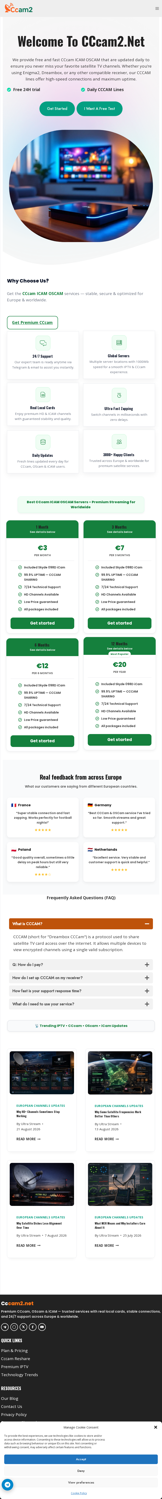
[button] (156, 1427)
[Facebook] (32, 1327)
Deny (81, 1471)
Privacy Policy (14, 1414)
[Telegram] (5, 1327)
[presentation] (42, 1074)
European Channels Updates (40, 1106)
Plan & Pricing (14, 1350)
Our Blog (9, 1398)
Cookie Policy (79, 1493)
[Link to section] (81, 1391)
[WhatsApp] (14, 1327)
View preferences (81, 1482)
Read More (28, 1139)
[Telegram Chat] (7, 1485)
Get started (42, 623)
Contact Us (11, 1406)
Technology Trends (19, 1374)
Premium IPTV (14, 1366)
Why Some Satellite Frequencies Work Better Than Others (118, 1114)
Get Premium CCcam (32, 322)
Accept (81, 1459)
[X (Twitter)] (23, 1327)
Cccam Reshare (15, 1358)
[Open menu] (157, 8)
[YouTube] (42, 1327)
